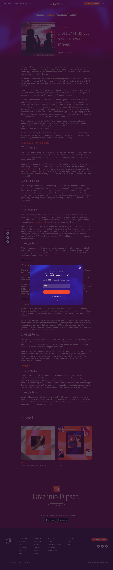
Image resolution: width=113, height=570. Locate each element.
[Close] (80, 268)
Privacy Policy (56, 300)
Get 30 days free (57, 292)
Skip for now (56, 296)
